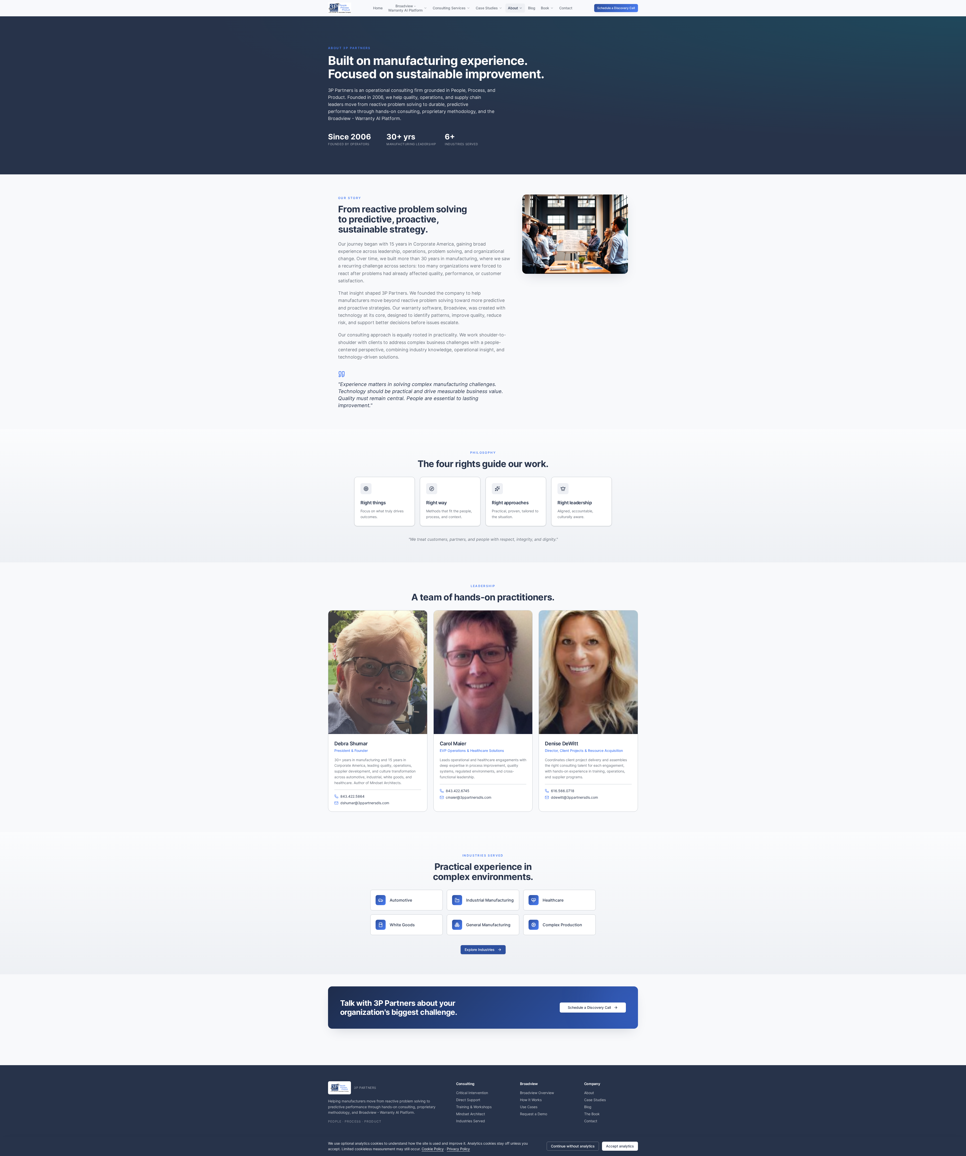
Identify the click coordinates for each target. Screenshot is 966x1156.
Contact (565, 8)
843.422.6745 (457, 791)
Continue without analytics (573, 1146)
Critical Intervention (472, 1093)
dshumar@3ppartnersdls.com (364, 803)
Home (378, 8)
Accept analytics (620, 1146)
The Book (592, 1114)
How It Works (531, 1100)
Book (545, 8)
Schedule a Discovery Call (616, 8)
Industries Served (470, 1121)
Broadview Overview (537, 1093)
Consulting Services (449, 8)
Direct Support (468, 1100)
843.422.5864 (352, 796)
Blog (531, 8)
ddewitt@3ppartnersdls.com (574, 797)
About (513, 8)
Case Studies (487, 8)
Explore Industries (480, 949)
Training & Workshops (474, 1107)
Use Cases (528, 1107)
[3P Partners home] (339, 8)
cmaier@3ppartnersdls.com (468, 797)
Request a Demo (533, 1114)
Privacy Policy (458, 1149)
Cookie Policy (433, 1149)
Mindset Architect (470, 1114)
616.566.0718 (562, 791)
